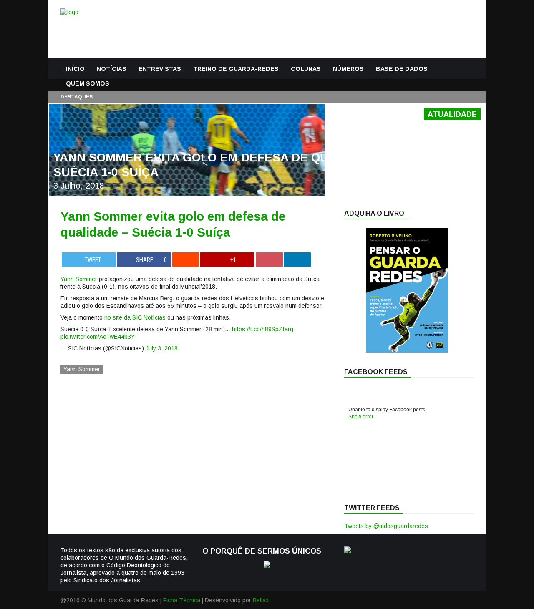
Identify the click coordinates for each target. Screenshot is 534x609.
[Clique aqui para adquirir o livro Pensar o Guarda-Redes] (406, 350)
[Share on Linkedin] (297, 259)
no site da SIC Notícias (135, 317)
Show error (360, 417)
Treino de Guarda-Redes (236, 68)
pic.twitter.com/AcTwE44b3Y (97, 336)
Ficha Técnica (181, 600)
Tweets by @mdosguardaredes (386, 526)
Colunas (306, 68)
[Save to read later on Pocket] (269, 259)
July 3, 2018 (162, 348)
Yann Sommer (78, 279)
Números (348, 68)
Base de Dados (402, 68)
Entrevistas (160, 68)
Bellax (261, 600)
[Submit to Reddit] (185, 259)
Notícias (111, 68)
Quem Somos (87, 83)
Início (75, 68)
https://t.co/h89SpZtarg (262, 329)
